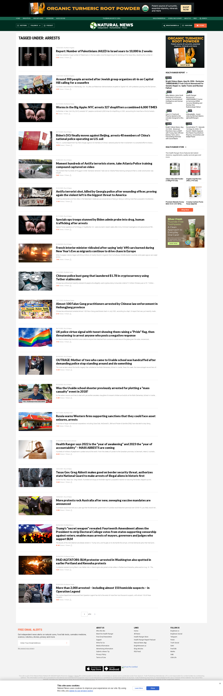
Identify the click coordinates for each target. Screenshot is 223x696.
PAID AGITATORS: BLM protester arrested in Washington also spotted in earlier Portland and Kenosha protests (103, 561)
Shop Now (185, 210)
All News (137, 634)
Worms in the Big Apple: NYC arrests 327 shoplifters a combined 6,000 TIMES (106, 107)
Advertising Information (104, 649)
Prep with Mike (38, 18)
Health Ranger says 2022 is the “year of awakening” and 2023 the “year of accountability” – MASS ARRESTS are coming (104, 445)
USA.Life (173, 657)
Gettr (172, 646)
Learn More (139, 688)
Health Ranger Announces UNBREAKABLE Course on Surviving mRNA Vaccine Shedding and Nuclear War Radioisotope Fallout (194, 101)
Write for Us (100, 643)
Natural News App (140, 643)
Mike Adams (70, 525)
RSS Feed (137, 651)
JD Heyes (69, 132)
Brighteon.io (174, 631)
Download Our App (175, 18)
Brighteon (26, 18)
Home (18, 18)
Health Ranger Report (175, 73)
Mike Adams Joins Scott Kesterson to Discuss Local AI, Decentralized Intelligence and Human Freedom (174, 99)
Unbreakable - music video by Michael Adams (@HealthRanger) (195, 116)
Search (204, 18)
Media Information (102, 646)
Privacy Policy (101, 654)
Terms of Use (101, 657)
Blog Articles (138, 649)
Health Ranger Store (175, 147)
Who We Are (100, 631)
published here (89, 679)
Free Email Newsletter (104, 637)
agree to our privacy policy (81, 691)
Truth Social (174, 643)
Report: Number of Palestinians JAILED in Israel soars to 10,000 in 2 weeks (104, 51)
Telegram (173, 637)
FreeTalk (173, 649)
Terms (76, 676)
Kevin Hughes (70, 47)
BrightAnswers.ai (159, 18)
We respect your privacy (26, 648)
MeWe (172, 651)
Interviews (49, 18)
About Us (187, 18)
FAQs (195, 18)
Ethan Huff (69, 413)
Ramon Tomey (70, 104)
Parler (172, 640)
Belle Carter (69, 272)
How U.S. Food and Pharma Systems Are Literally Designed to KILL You (175, 117)
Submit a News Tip (102, 651)
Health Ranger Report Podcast (145, 640)
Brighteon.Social (176, 634)
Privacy (70, 676)
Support (99, 640)
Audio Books (60, 18)
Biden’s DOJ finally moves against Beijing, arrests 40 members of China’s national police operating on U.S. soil (103, 137)
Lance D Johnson (71, 441)
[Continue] (67, 643)
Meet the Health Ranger (104, 634)
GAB (172, 654)
